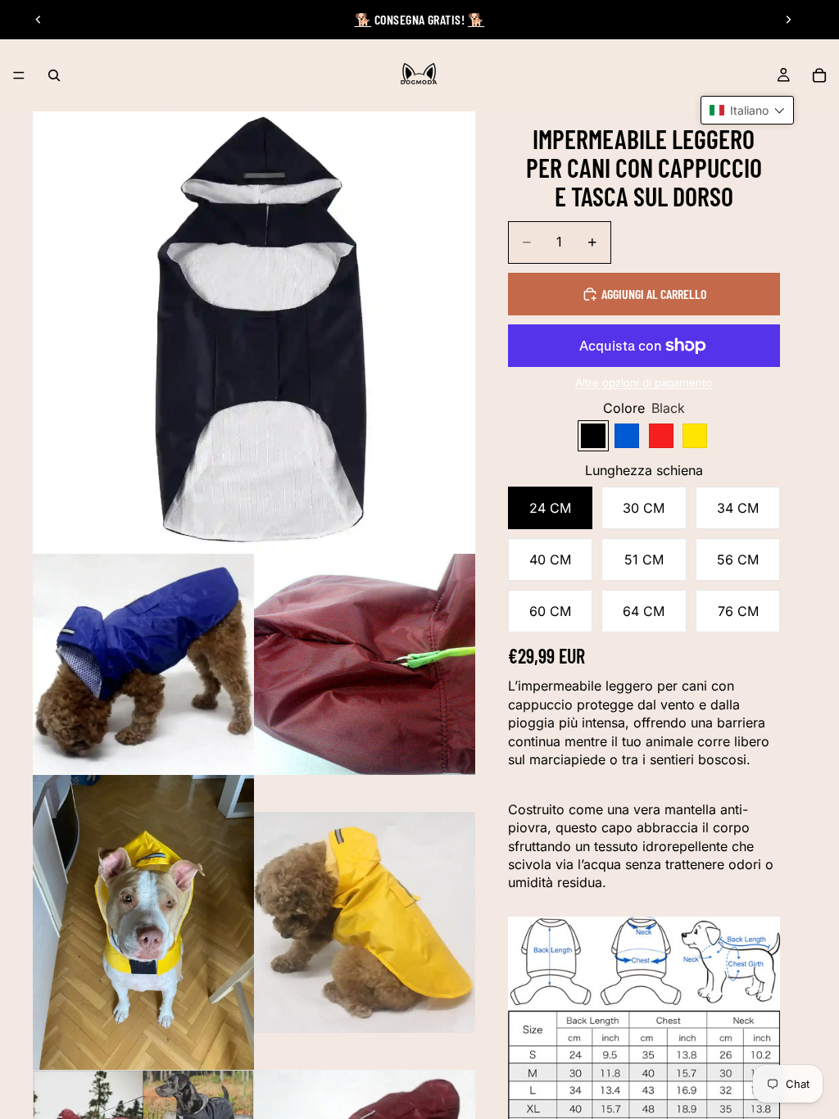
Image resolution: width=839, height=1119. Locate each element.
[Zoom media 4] (143, 922)
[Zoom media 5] (364, 922)
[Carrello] (819, 75)
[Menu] (19, 75)
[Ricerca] (54, 75)
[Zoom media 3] (364, 664)
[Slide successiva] (788, 20)
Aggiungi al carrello (653, 293)
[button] (747, 110)
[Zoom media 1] (254, 332)
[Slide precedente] (38, 20)
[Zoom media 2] (143, 664)
